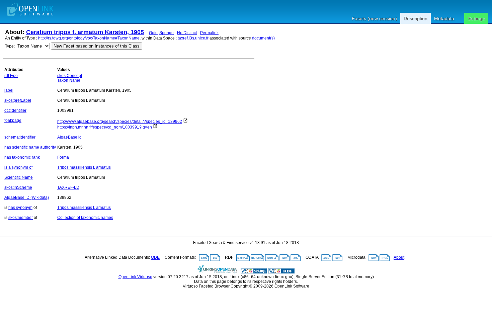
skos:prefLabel (17, 100)
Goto (153, 32)
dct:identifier (15, 110)
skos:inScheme (18, 187)
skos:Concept (69, 75)
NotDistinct (187, 32)
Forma (63, 157)
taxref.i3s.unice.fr (193, 38)
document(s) (263, 38)
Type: (10, 46)
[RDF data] (281, 272)
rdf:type (11, 75)
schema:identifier (19, 137)
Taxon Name (68, 80)
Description (415, 18)
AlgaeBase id (69, 137)
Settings (476, 18)
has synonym (20, 207)
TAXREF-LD (68, 187)
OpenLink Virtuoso (135, 276)
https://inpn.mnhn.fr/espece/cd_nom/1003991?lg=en (104, 127)
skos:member (20, 217)
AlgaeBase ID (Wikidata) (26, 197)
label (8, 90)
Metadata (444, 18)
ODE (155, 257)
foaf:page (12, 120)
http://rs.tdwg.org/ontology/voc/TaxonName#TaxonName (89, 38)
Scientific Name (18, 177)
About (399, 257)
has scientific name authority (30, 147)
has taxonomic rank (22, 157)
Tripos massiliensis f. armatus (84, 167)
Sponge (166, 32)
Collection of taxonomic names (85, 217)
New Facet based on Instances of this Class (97, 46)
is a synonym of (18, 167)
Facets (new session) (374, 18)
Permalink (209, 32)
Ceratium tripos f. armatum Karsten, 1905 (85, 32)
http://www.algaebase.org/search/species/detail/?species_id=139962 (119, 121)
